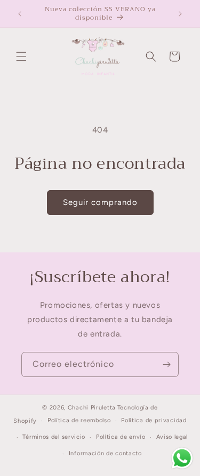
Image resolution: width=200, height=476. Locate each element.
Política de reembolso (79, 420)
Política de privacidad (153, 420)
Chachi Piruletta (92, 407)
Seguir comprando (100, 202)
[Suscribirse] (166, 364)
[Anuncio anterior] (19, 14)
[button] (21, 56)
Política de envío (121, 436)
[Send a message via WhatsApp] (182, 458)
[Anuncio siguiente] (180, 14)
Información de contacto (105, 453)
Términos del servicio (53, 436)
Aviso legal (172, 436)
